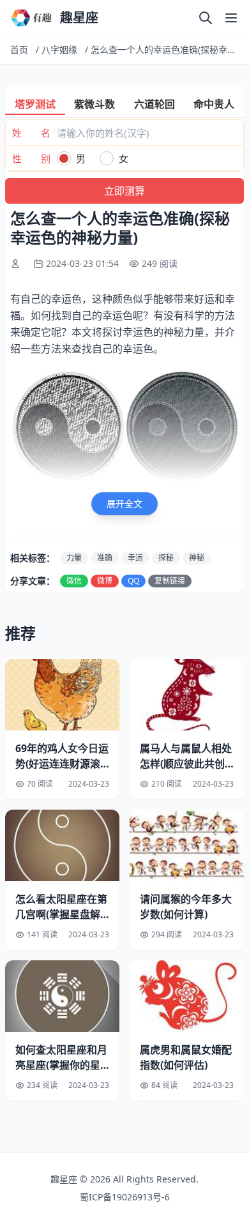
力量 (74, 557)
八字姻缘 (59, 49)
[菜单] (231, 18)
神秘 (196, 557)
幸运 (135, 557)
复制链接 (170, 580)
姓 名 (31, 132)
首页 (19, 49)
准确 (104, 557)
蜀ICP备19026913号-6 (125, 1197)
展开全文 (124, 503)
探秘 (166, 557)
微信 (74, 580)
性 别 (31, 158)
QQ (133, 580)
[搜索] (205, 18)
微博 (104, 580)
